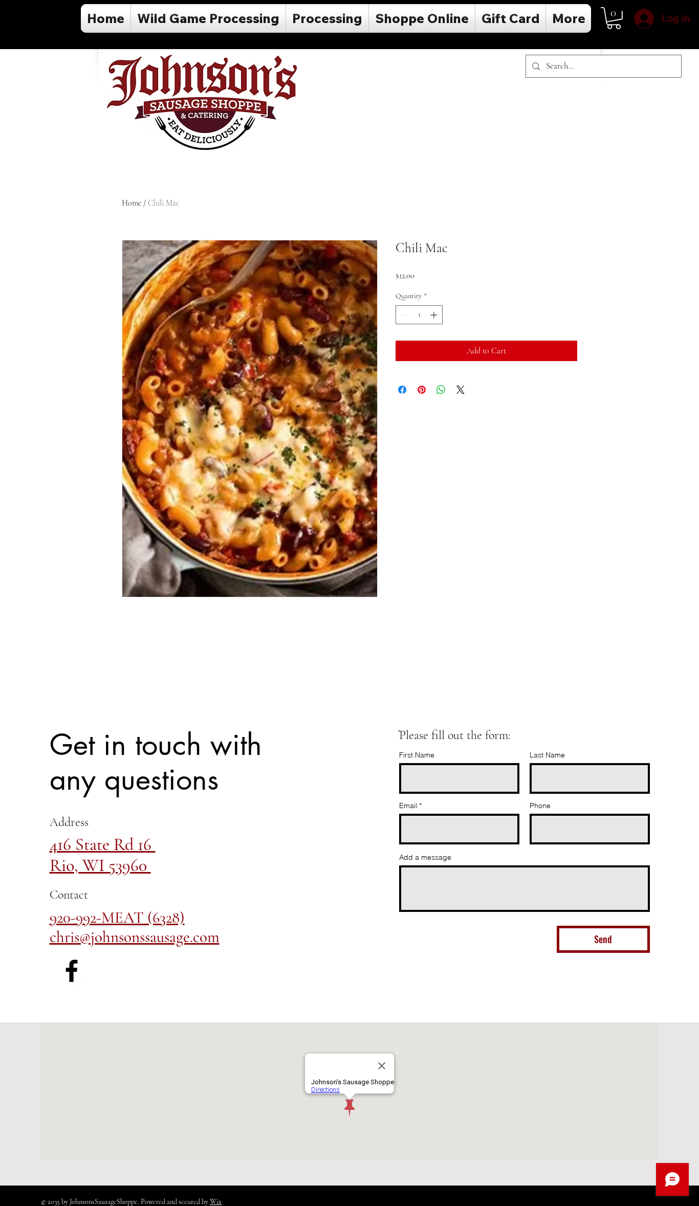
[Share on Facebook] (402, 390)
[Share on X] (460, 390)
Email (408, 805)
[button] (614, 18)
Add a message (425, 857)
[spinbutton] (419, 315)
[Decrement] (403, 315)
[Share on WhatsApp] (441, 390)
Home (131, 203)
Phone (540, 805)
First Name (416, 754)
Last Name (547, 754)
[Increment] (434, 315)
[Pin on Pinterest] (422, 390)
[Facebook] (71, 971)
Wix (216, 1201)
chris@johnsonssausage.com (135, 937)
